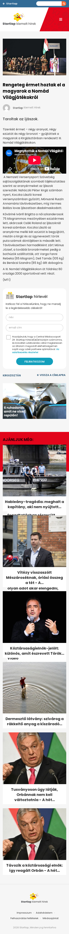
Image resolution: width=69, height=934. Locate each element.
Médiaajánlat (51, 918)
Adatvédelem (44, 912)
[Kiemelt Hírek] (21, 19)
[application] (34, 401)
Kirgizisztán (12, 375)
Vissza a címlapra (53, 375)
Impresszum (24, 912)
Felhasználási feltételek (24, 918)
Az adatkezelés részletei (35, 351)
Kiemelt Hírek (32, 107)
